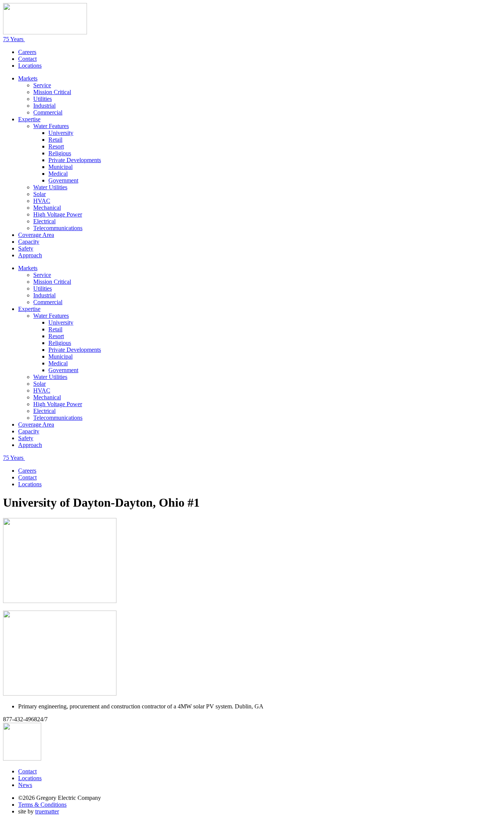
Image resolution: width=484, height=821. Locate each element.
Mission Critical (52, 92)
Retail (55, 139)
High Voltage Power (57, 214)
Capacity (28, 241)
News (25, 785)
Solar (39, 194)
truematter (47, 811)
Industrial (44, 105)
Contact (27, 59)
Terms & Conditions (42, 804)
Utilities (42, 99)
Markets (27, 78)
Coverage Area (36, 235)
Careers (27, 52)
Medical (58, 173)
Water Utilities (50, 187)
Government (63, 180)
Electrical (44, 221)
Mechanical (47, 207)
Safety (25, 248)
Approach (30, 255)
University (60, 133)
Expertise (29, 119)
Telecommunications (57, 228)
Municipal (60, 167)
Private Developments (74, 160)
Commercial (47, 112)
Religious (59, 153)
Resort (56, 146)
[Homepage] (45, 32)
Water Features (51, 126)
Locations (30, 65)
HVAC (41, 201)
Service (42, 85)
